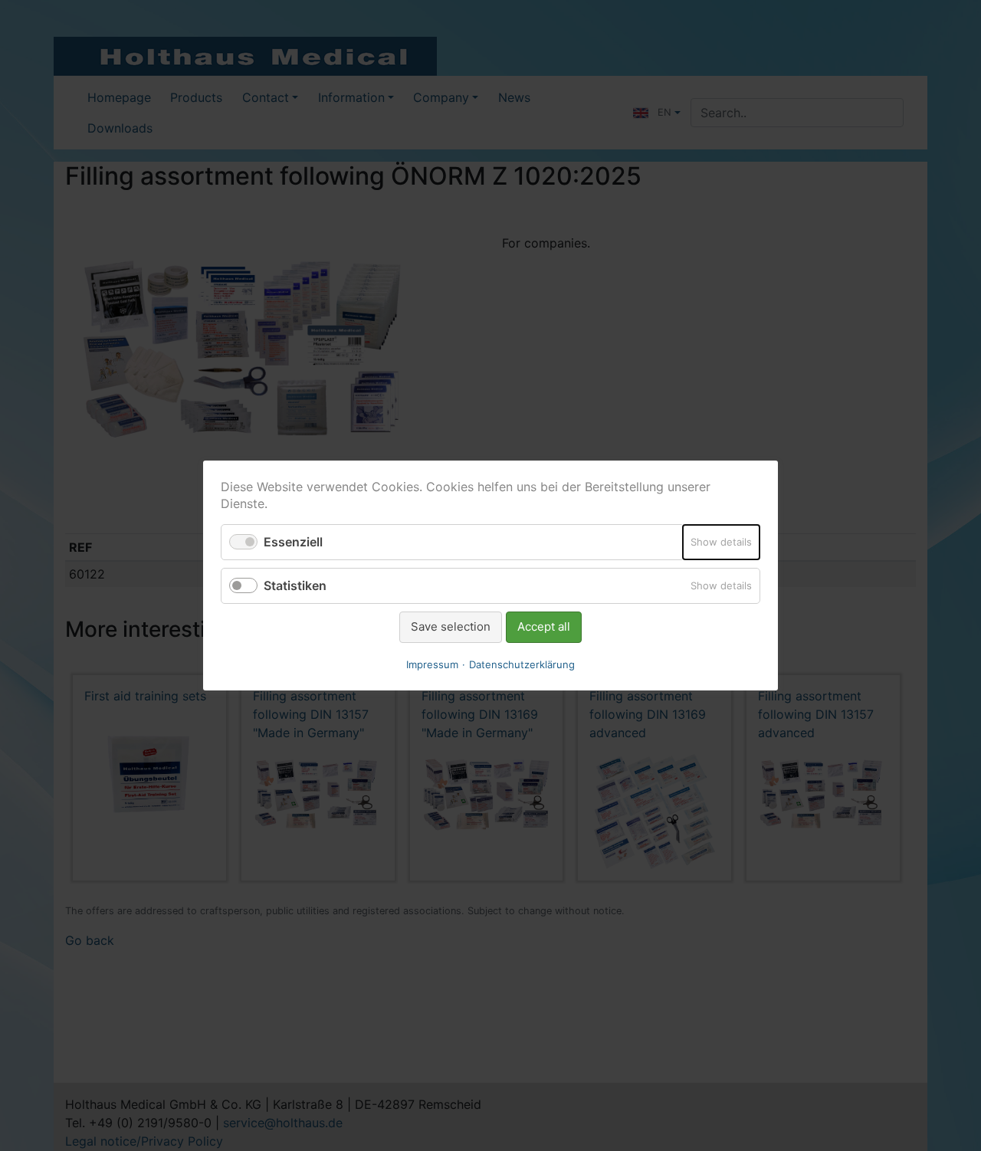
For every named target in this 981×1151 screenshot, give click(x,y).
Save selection (450, 626)
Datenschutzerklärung (522, 664)
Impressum (432, 664)
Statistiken (295, 585)
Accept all (543, 626)
